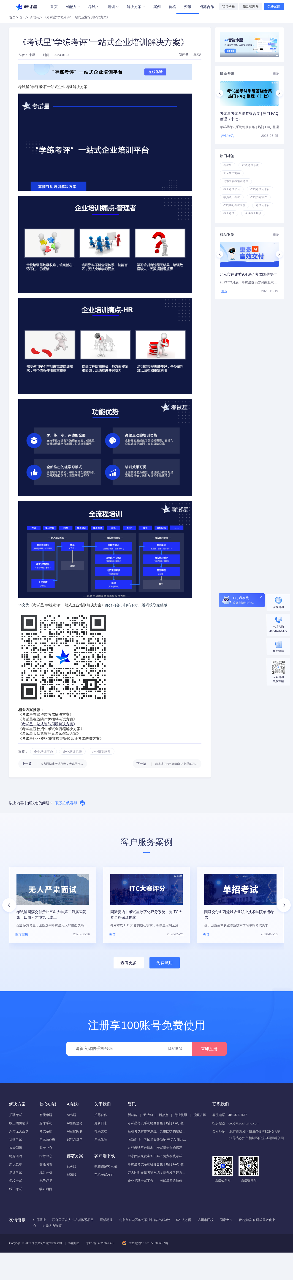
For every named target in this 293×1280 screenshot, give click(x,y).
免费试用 (273, 6)
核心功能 (47, 1104)
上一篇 (54, 764)
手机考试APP (103, 1175)
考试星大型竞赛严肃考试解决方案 (49, 734)
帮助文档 (100, 1131)
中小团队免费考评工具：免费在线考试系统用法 (157, 1156)
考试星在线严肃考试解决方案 (46, 714)
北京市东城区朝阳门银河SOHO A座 (254, 1131)
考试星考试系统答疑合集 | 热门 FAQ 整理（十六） (157, 1164)
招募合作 (206, 7)
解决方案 (134, 7)
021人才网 (183, 1220)
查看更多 (128, 962)
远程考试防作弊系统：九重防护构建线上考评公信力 (157, 1131)
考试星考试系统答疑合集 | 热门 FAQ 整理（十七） (157, 1123)
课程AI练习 (75, 1139)
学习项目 (45, 1189)
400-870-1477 (237, 1115)
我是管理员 (251, 6)
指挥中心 (45, 1156)
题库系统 (45, 1123)
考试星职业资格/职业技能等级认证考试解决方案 (61, 738)
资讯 (187, 7)
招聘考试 (15, 1115)
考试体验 (100, 1139)
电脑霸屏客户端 (105, 1166)
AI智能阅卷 (75, 1131)
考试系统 (45, 1131)
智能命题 (45, 1115)
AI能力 (71, 7)
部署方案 (75, 1156)
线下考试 (15, 1189)
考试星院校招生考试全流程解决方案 (51, 729)
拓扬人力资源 (52, 1226)
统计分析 (45, 1172)
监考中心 (45, 1148)
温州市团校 (206, 1220)
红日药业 (39, 1220)
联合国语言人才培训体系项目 (73, 1220)
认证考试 (15, 1139)
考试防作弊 (47, 1139)
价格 (172, 7)
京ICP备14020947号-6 (100, 1243)
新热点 (35, 17)
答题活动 (15, 1156)
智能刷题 (15, 1148)
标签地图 (73, 1243)
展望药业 (106, 1220)
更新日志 (100, 1123)
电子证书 (45, 1181)
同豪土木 (226, 1220)
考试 (92, 7)
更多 (276, 73)
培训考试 (15, 1172)
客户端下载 (104, 1156)
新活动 (148, 1115)
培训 (111, 7)
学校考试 (15, 1181)
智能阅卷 (45, 1164)
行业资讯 (180, 1115)
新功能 (132, 1115)
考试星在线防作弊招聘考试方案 (47, 719)
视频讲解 (199, 1115)
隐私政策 (175, 1049)
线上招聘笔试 (18, 1123)
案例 (157, 7)
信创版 (71, 1166)
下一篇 (168, 764)
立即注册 (209, 1048)
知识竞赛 (15, 1164)
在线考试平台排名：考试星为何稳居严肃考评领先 (157, 1148)
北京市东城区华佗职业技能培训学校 (144, 1220)
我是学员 (228, 6)
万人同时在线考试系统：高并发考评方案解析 (157, 1172)
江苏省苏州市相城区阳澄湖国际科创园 (256, 1138)
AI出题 (71, 1115)
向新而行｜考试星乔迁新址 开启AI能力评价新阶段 (157, 1139)
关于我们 (102, 1104)
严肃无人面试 (18, 1131)
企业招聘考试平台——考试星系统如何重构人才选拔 (157, 1181)
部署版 (71, 1175)
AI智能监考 (75, 1123)
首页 (54, 7)
